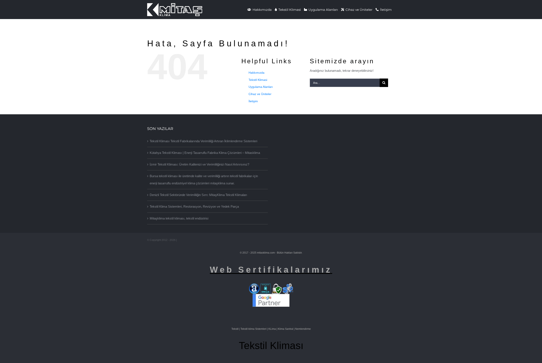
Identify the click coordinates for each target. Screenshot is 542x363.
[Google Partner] (271, 297)
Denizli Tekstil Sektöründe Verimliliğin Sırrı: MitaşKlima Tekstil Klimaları (198, 195)
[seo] (288, 286)
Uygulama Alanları (261, 86)
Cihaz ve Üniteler (260, 94)
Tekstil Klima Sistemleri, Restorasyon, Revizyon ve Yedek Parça (194, 206)
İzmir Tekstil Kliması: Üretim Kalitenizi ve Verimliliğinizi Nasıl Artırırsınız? (199, 164)
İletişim (253, 101)
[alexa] (254, 286)
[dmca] (265, 286)
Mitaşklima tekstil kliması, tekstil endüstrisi (179, 218)
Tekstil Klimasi (258, 79)
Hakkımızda (256, 72)
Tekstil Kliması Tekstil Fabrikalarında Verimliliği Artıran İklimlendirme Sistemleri (203, 141)
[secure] (276, 286)
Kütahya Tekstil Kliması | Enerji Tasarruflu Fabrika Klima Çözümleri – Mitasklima (205, 153)
